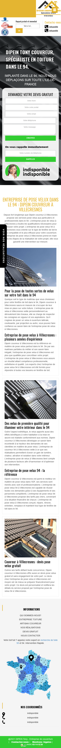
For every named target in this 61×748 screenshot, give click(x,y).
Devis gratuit (30, 631)
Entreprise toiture (30, 619)
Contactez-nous (20, 742)
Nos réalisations (30, 627)
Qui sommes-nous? (30, 615)
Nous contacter (30, 635)
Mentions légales (41, 742)
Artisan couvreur (30, 623)
